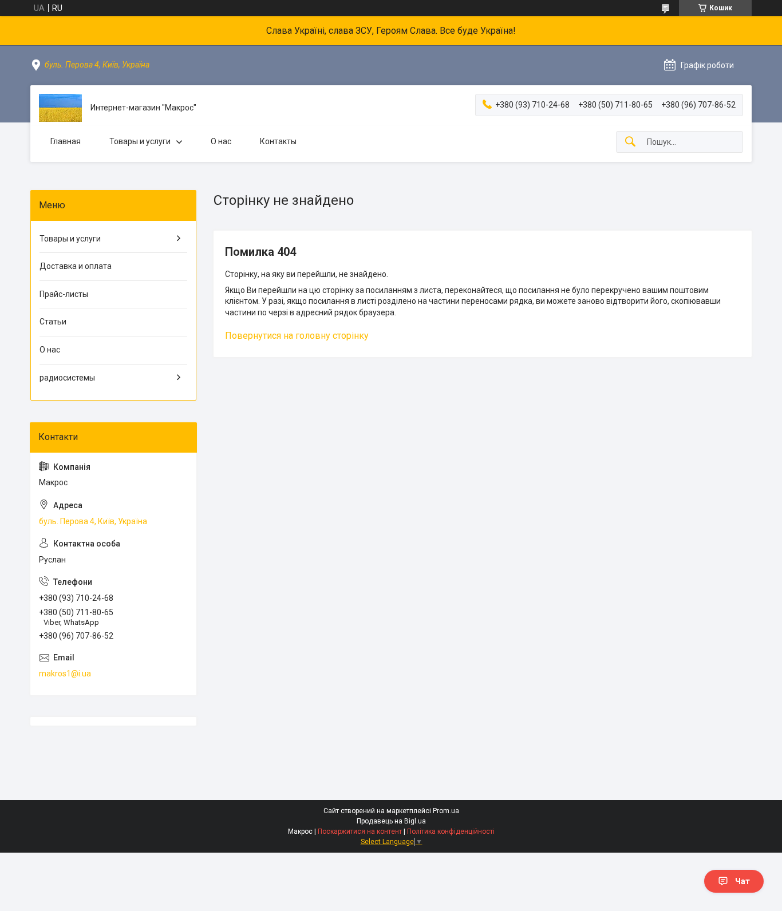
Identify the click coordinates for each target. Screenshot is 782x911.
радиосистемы (67, 377)
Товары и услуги (140, 141)
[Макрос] (60, 108)
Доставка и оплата (76, 266)
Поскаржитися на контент (360, 831)
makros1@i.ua (65, 673)
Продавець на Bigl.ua (391, 821)
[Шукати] (630, 142)
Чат (742, 881)
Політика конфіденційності (451, 831)
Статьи (53, 321)
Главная (65, 141)
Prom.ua (446, 811)
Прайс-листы (64, 294)
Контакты (278, 141)
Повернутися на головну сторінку (297, 335)
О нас (221, 141)
